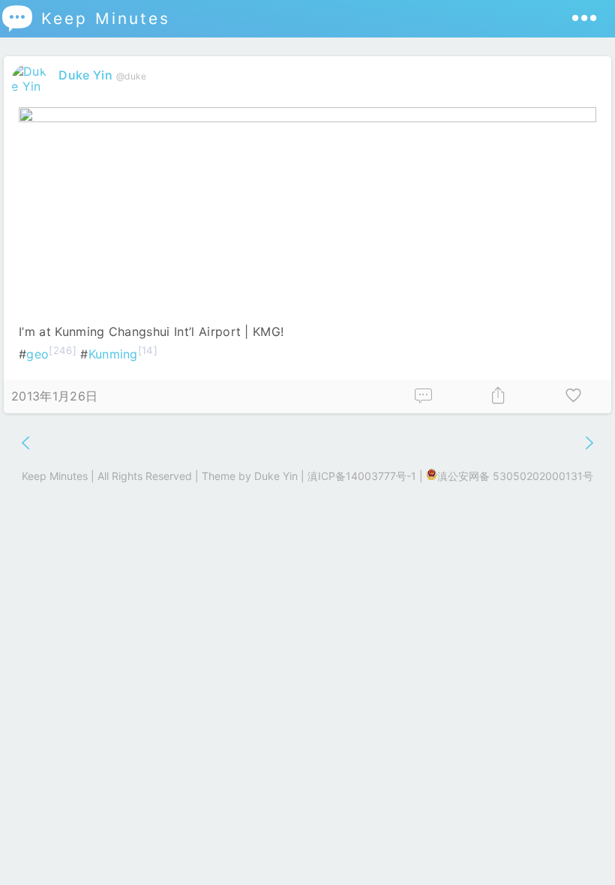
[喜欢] (573, 396)
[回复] (423, 396)
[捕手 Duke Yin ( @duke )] (31, 86)
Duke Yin (85, 75)
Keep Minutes (85, 18)
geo (37, 354)
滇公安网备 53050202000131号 (515, 476)
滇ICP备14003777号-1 (362, 476)
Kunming (113, 354)
